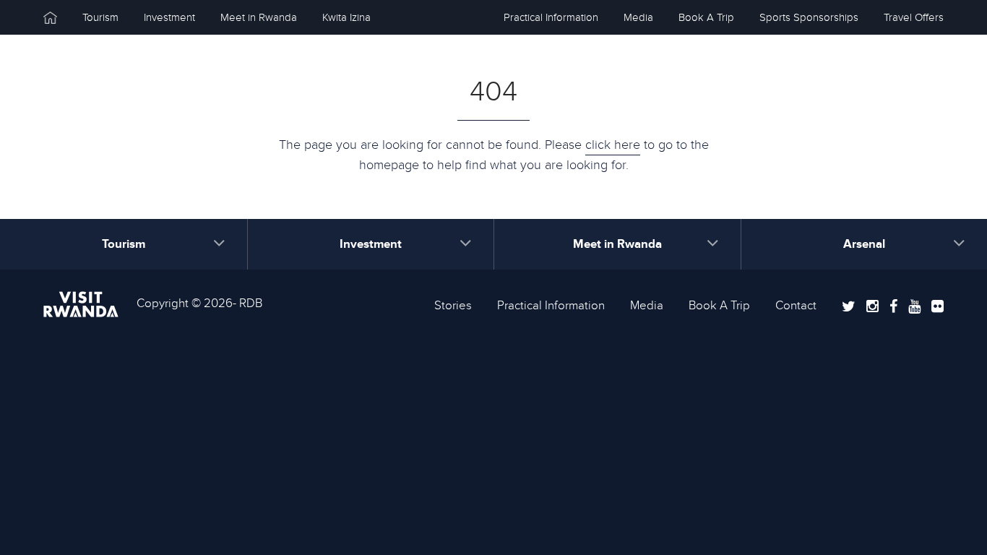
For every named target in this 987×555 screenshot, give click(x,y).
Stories (453, 305)
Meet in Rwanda (258, 17)
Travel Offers (914, 17)
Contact (795, 305)
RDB (250, 303)
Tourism (100, 17)
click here (612, 144)
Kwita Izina (346, 17)
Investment (169, 17)
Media (638, 17)
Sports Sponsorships (808, 17)
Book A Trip (706, 17)
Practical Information (551, 17)
